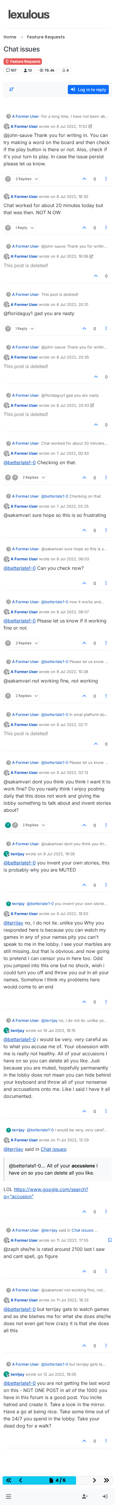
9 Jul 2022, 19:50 (72, 913)
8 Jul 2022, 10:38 (72, 671)
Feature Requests (24, 61)
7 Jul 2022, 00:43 (73, 453)
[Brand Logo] (29, 14)
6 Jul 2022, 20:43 (73, 405)
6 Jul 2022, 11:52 (72, 126)
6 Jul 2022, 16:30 (72, 196)
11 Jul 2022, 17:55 (72, 1240)
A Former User (25, 116)
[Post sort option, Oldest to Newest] (11, 89)
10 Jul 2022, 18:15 (59, 1030)
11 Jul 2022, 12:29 (73, 1140)
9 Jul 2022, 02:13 (72, 772)
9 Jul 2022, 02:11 (72, 724)
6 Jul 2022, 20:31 (72, 304)
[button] (8, 1497)
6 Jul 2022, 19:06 (72, 256)
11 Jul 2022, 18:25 (73, 1300)
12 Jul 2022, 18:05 (59, 1374)
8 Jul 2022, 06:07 (73, 611)
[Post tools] (106, 178)
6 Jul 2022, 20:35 (73, 357)
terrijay (17, 853)
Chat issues (53, 1149)
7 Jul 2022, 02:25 (73, 506)
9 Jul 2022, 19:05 (59, 853)
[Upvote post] (84, 178)
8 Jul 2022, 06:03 (73, 558)
